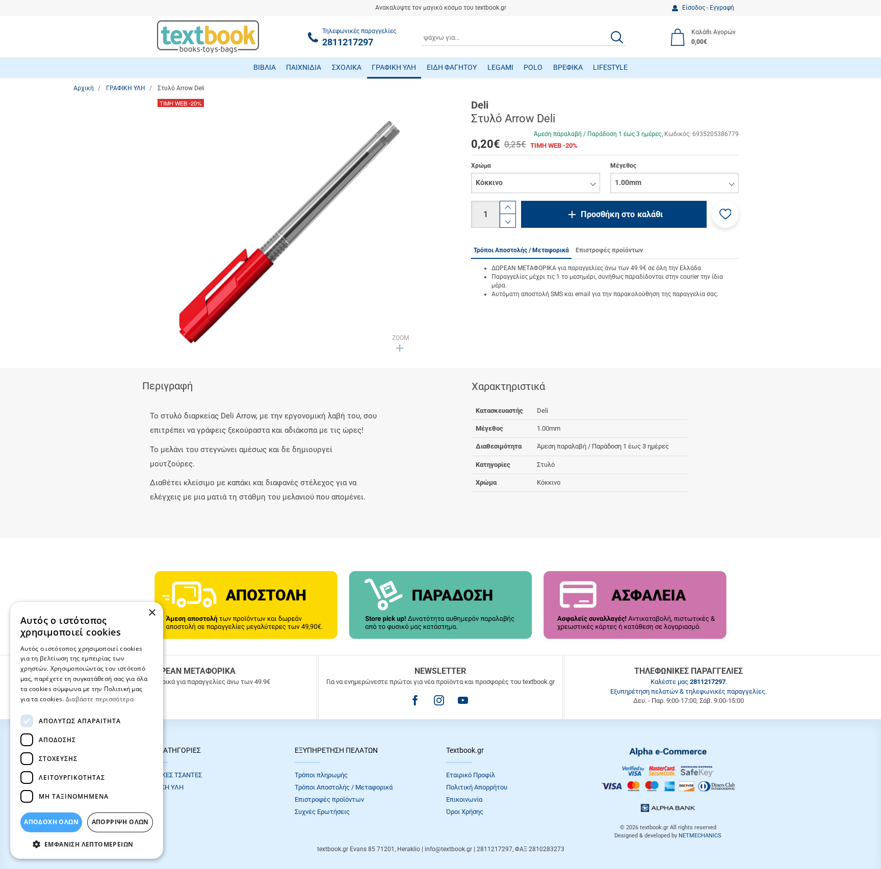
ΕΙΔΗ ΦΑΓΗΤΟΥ (452, 67)
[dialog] (86, 730)
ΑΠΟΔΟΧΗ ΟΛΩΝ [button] (51, 822)
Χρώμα (481, 165)
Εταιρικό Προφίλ (470, 775)
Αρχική (83, 88)
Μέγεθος (623, 165)
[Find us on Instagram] (439, 700)
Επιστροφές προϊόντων (329, 799)
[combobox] (524, 37)
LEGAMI (500, 67)
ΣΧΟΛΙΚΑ (346, 67)
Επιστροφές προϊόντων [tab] (609, 250)
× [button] (152, 613)
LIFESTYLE (610, 67)
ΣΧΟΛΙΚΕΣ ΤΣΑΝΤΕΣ (172, 775)
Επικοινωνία (464, 799)
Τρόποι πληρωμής (321, 775)
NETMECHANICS (700, 835)
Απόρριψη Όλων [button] (120, 822)
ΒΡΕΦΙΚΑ (568, 67)
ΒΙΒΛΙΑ (264, 67)
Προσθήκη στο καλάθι (622, 214)
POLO (533, 67)
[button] (725, 214)
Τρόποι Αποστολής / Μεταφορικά (344, 787)
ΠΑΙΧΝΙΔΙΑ (303, 67)
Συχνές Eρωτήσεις (322, 811)
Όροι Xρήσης (464, 811)
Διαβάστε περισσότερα (100, 699)
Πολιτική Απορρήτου (476, 787)
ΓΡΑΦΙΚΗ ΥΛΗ (394, 67)
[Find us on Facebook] (415, 700)
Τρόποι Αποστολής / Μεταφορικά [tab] (521, 250)
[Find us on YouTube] (463, 700)
